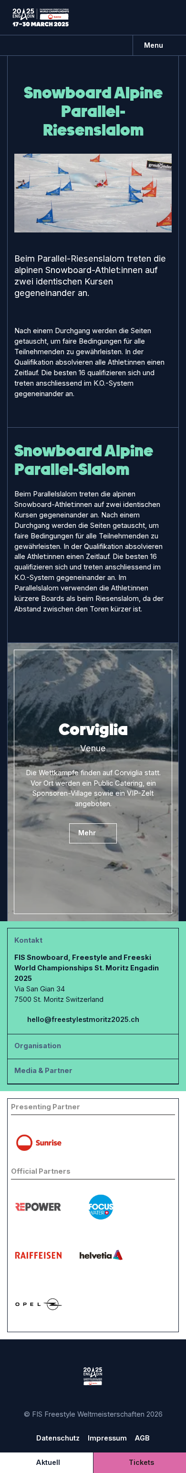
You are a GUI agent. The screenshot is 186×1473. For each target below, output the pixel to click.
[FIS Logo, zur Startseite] (40, 17)
